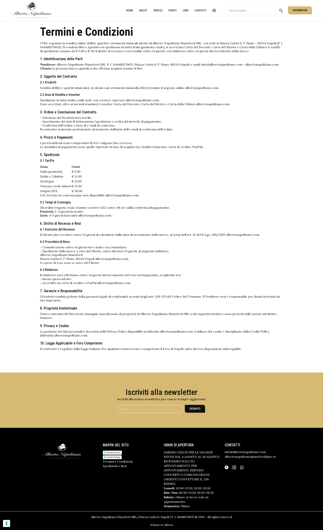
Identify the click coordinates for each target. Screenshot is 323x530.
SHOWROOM (300, 10)
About (143, 10)
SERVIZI (157, 10)
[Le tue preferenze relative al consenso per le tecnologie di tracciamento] (6, 523)
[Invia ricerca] (281, 10)
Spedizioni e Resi (115, 466)
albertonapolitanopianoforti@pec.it (250, 456)
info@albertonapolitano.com (245, 452)
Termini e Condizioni (118, 461)
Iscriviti (195, 408)
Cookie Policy (113, 457)
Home (129, 10)
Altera (168, 525)
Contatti (200, 10)
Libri (185, 10)
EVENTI (172, 10)
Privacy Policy (113, 452)
